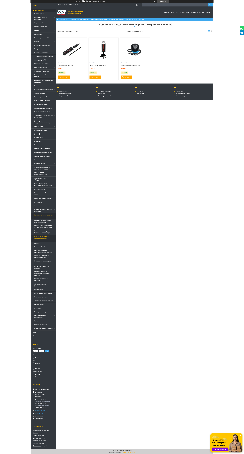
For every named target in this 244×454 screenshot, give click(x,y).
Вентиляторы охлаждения (42, 45)
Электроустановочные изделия (43, 301)
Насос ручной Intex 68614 (97, 65)
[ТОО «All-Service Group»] (61, 12)
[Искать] (210, 4)
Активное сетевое (39, 160)
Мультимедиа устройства (41, 97)
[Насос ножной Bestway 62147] (135, 49)
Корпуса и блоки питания (41, 49)
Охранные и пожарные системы (43, 152)
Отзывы (35, 336)
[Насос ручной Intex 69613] (72, 49)
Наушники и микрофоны (41, 64)
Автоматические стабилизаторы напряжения (43, 81)
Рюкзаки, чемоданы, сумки (42, 112)
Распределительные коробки (42, 198)
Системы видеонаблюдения (42, 148)
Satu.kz (130, 450)
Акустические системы (40, 67)
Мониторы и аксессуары (41, 52)
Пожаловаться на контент (128, 452)
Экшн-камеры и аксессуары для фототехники (43, 116)
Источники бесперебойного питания (42, 76)
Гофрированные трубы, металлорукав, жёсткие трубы (43, 184)
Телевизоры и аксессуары (41, 71)
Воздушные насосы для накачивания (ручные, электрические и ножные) (41, 238)
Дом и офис (37, 134)
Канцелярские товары (40, 130)
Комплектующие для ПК (41, 38)
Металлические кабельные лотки (42, 194)
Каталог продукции (38, 10)
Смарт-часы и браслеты (66, 96)
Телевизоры (179, 91)
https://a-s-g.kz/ (40, 411)
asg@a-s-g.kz (39, 413)
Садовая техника (39, 304)
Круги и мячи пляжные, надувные (41, 279)
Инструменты (38, 202)
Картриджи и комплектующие (43, 293)
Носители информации (40, 104)
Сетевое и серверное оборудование (40, 316)
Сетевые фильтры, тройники (42, 101)
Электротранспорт (39, 206)
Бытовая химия (38, 137)
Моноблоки (37, 308)
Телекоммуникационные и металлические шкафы (42, 168)
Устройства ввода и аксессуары (43, 56)
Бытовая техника (39, 14)
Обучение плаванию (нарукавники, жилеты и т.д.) (42, 285)
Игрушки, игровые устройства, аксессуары (43, 210)
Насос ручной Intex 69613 (66, 65)
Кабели (36, 145)
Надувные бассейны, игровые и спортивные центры (43, 221)
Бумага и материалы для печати (43, 328)
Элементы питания (39, 93)
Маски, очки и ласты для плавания (41, 267)
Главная (166, 12)
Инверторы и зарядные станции (43, 89)
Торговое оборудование (41, 297)
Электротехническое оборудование (40, 179)
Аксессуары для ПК (40, 60)
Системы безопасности (40, 325)
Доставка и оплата (205, 12)
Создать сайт (95, 1)
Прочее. (36, 321)
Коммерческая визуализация (42, 312)
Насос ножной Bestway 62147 (130, 65)
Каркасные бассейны (40, 247)
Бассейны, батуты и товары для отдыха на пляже (43, 216)
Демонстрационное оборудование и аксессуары (42, 122)
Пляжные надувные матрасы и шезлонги (43, 262)
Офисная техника (39, 126)
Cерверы (36, 30)
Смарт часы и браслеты (41, 23)
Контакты (194, 12)
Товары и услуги (64, 19)
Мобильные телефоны (65, 93)
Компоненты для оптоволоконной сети (40, 173)
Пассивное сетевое (39, 163)
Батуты (36, 243)
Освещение (37, 141)
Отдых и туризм (38, 289)
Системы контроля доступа (42, 156)
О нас (34, 332)
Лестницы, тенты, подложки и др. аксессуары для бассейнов (43, 226)
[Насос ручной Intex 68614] (103, 49)
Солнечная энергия (39, 86)
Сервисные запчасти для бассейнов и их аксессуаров (42, 232)
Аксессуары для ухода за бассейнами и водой (41, 256)
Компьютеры (38, 34)
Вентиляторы (140, 93)
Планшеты (37, 41)
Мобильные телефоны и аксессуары (41, 18)
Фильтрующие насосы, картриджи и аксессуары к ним (43, 251)
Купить (64, 77)
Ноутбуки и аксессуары (41, 27)
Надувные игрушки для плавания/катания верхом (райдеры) (41, 273)
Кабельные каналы (39, 189)
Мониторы (140, 96)
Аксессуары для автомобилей (43, 108)
